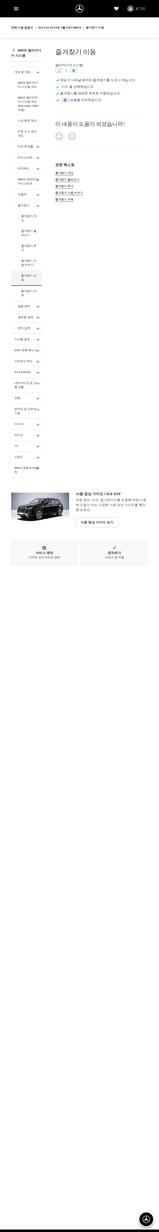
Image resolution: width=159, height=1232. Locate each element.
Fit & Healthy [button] (22, 372)
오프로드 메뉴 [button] (23, 361)
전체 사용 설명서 (22, 28)
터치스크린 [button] (25, 157)
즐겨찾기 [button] (24, 205)
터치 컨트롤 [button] (25, 147)
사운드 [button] (18, 457)
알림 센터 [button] (24, 306)
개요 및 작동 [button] (22, 72)
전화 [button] (17, 398)
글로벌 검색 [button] (25, 317)
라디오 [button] (18, 435)
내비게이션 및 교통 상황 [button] (25, 385)
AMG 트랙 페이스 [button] (25, 350)
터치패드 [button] (24, 168)
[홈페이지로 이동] (79, 8)
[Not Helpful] (72, 136)
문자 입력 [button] (24, 328)
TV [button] (16, 446)
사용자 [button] (22, 194)
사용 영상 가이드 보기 (97, 522)
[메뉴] (16, 8)
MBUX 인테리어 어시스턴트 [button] (28, 181)
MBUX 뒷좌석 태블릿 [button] (26, 470)
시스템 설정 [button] (22, 339)
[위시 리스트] (116, 8)
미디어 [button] (18, 424)
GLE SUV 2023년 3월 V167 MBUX (59, 28)
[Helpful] (59, 136)
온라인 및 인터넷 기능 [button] (25, 411)
